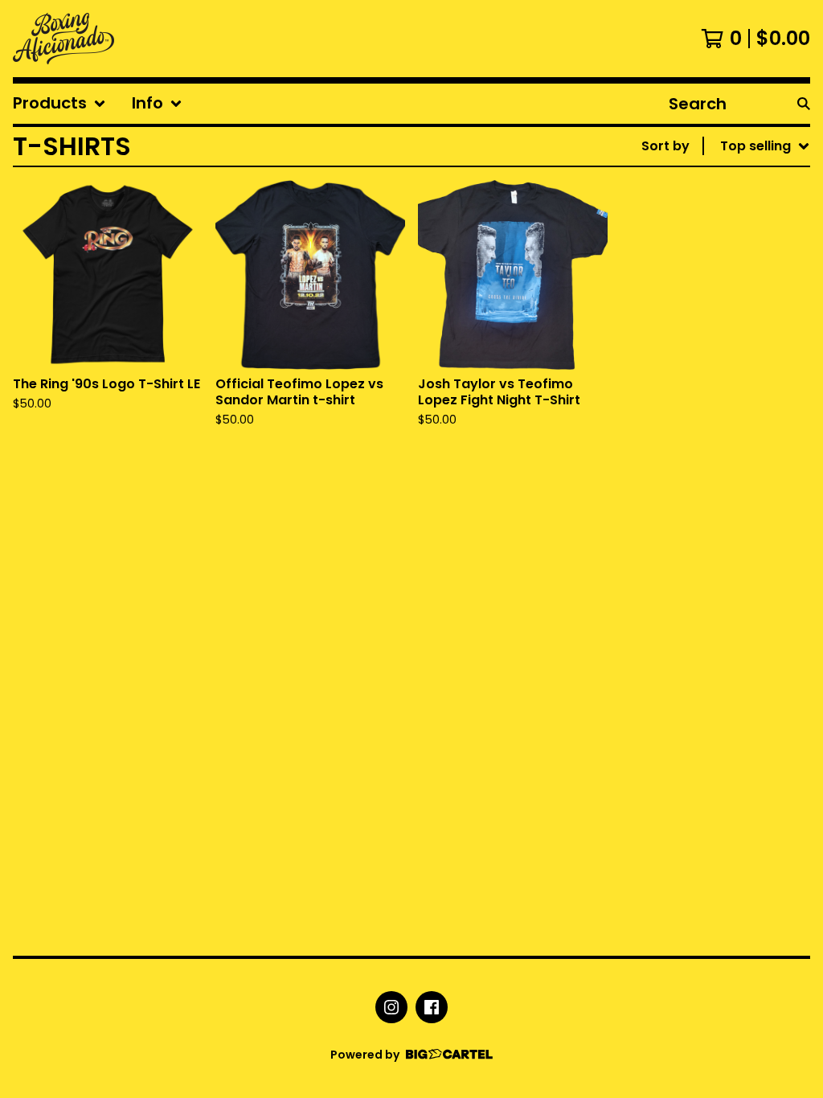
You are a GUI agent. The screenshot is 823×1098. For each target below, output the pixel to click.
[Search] (804, 104)
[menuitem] (59, 104)
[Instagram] (391, 1007)
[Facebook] (432, 1007)
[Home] (63, 38)
